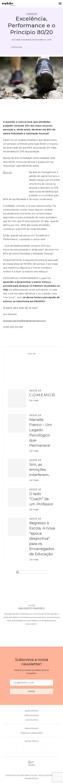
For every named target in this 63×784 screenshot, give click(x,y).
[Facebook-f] (20, 749)
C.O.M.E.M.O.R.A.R (42, 395)
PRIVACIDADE (31, 728)
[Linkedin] (39, 367)
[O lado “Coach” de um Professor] (17, 497)
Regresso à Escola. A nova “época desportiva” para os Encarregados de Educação (42, 538)
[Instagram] (32, 367)
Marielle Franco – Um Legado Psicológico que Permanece (40, 432)
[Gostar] (36, 103)
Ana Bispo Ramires (31, 608)
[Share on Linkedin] (41, 46)
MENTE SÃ (32, 14)
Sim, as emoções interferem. (39, 469)
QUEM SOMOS (31, 711)
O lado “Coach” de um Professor (41, 499)
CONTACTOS (32, 720)
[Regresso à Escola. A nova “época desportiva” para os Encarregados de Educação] (17, 526)
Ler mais (33, 400)
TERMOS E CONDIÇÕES (31, 733)
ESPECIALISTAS (31, 715)
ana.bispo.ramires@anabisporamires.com (24, 320)
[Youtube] (46, 367)
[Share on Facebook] (27, 46)
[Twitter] (24, 367)
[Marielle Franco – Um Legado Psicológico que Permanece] (17, 423)
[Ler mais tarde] (26, 103)
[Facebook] (16, 367)
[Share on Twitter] (34, 46)
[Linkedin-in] (8, 749)
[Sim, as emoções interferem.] (17, 468)
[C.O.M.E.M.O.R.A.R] (17, 398)
